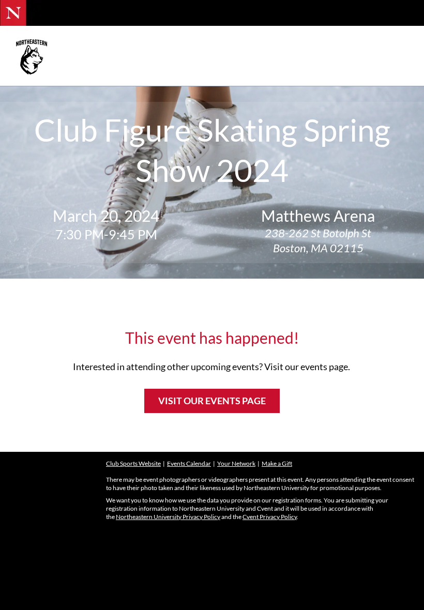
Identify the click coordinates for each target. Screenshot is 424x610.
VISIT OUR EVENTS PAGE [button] (212, 400)
